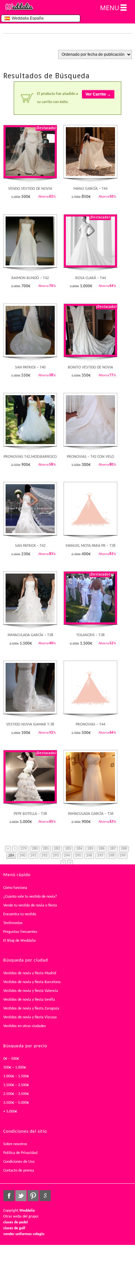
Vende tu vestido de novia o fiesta (30, 905)
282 (57, 849)
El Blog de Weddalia (19, 941)
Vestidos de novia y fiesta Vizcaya (30, 1017)
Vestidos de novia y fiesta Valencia (30, 991)
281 (46, 849)
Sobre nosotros (15, 1144)
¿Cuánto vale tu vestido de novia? (30, 897)
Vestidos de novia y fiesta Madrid (29, 973)
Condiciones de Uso (18, 1162)
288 (124, 849)
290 (22, 856)
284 (79, 849)
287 (113, 849)
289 (11, 856)
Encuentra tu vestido (19, 914)
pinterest (33, 1195)
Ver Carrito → (98, 94)
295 (78, 856)
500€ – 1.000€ (14, 1067)
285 (90, 849)
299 (122, 856)
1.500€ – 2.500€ (16, 1085)
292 (45, 856)
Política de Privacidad (20, 1153)
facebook (8, 1195)
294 (67, 856)
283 (68, 849)
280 (35, 849)
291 (33, 856)
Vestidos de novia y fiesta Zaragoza (31, 1008)
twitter (21, 1195)
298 (111, 856)
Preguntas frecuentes (20, 932)
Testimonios (13, 923)
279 (24, 849)
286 (102, 849)
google (45, 1195)
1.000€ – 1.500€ (16, 1076)
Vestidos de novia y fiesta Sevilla (29, 1000)
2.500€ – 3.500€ (16, 1094)
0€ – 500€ (11, 1059)
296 (89, 856)
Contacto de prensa (18, 1171)
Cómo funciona (15, 888)
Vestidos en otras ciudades (24, 1026)
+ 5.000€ (10, 1112)
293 (56, 856)
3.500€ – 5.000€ (16, 1103)
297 (100, 856)
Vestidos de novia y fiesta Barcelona (32, 982)
